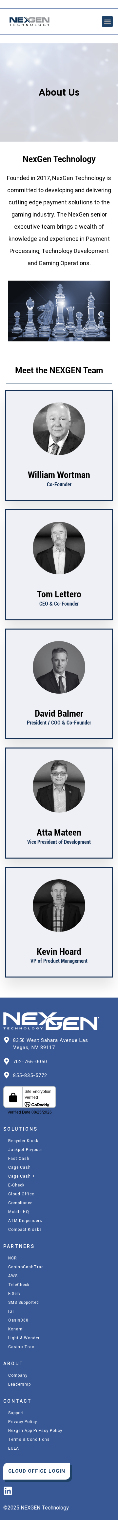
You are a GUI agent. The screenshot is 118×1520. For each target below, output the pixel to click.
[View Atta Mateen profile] (59, 823)
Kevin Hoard (59, 951)
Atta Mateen (59, 832)
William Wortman (59, 475)
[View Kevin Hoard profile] (59, 942)
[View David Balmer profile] (59, 704)
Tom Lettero (59, 594)
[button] (107, 21)
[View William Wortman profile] (59, 465)
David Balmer (59, 713)
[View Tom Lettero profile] (59, 585)
